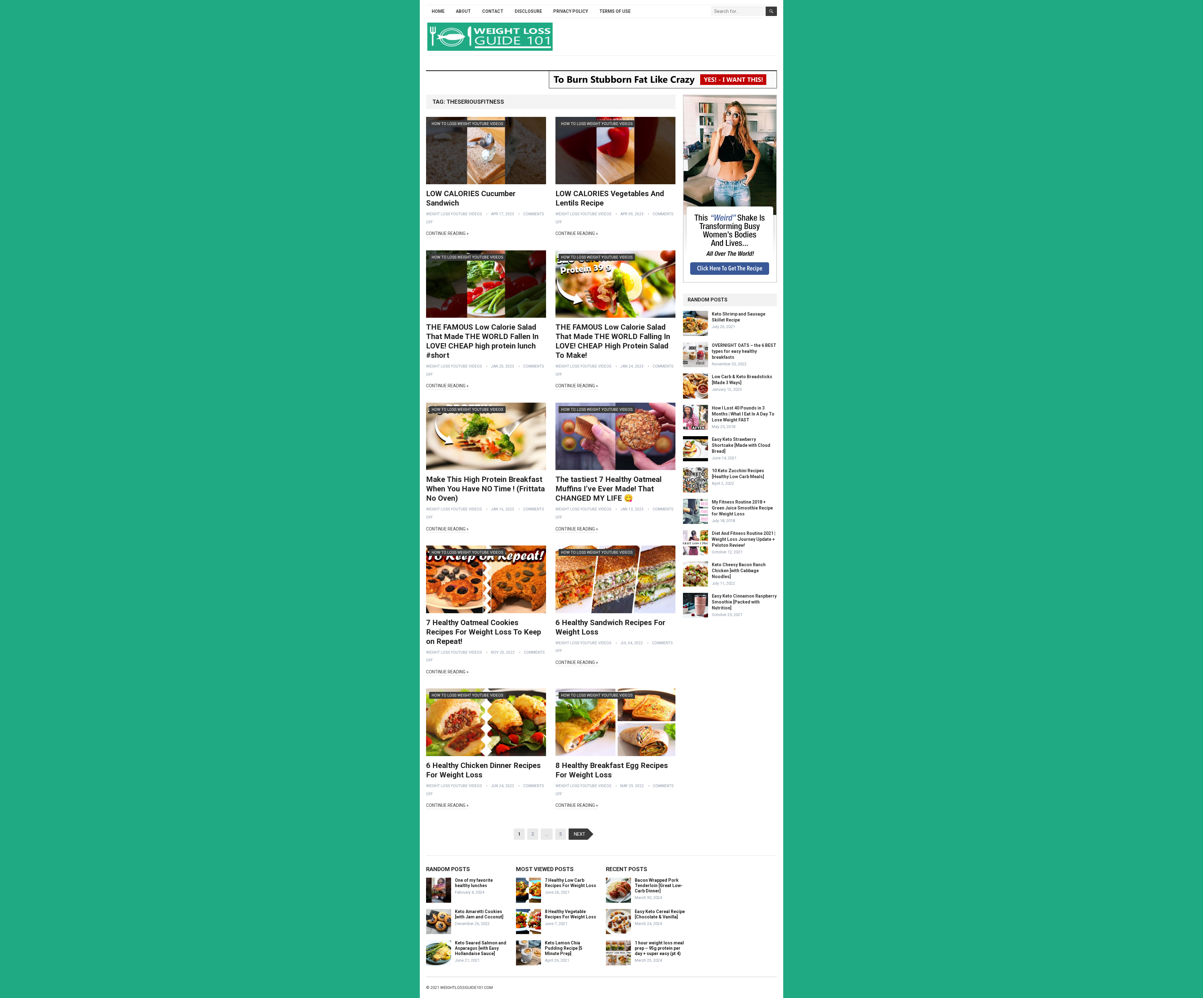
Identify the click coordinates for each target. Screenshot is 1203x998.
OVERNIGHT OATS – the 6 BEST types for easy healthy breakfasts (744, 351)
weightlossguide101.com (466, 987)
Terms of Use (615, 11)
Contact (492, 11)
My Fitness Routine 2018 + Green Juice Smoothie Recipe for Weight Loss (742, 507)
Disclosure (528, 11)
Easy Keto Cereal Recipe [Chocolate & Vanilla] (660, 914)
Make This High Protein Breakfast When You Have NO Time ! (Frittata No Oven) (485, 489)
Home (438, 11)
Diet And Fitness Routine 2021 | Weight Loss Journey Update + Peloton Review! (743, 539)
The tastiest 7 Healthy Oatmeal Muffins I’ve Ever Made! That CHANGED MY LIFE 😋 (608, 489)
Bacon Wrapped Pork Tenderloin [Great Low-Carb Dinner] (659, 885)
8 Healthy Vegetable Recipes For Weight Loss (570, 914)
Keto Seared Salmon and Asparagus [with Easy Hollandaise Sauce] (480, 948)
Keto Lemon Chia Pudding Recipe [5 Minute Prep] (563, 948)
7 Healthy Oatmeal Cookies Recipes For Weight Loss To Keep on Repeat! (483, 632)
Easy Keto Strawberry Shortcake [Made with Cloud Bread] (741, 445)
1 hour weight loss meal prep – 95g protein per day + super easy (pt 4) (659, 948)
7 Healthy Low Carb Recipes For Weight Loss (570, 883)
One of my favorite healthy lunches (474, 883)
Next (579, 834)
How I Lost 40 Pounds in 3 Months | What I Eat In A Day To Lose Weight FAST (743, 413)
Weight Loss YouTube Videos (454, 214)
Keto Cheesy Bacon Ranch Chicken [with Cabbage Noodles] (739, 570)
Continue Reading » (447, 233)
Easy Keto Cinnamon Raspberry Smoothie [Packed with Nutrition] (744, 601)
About (463, 11)
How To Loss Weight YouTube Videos (467, 124)
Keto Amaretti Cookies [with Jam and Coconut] (479, 914)
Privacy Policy (570, 11)
